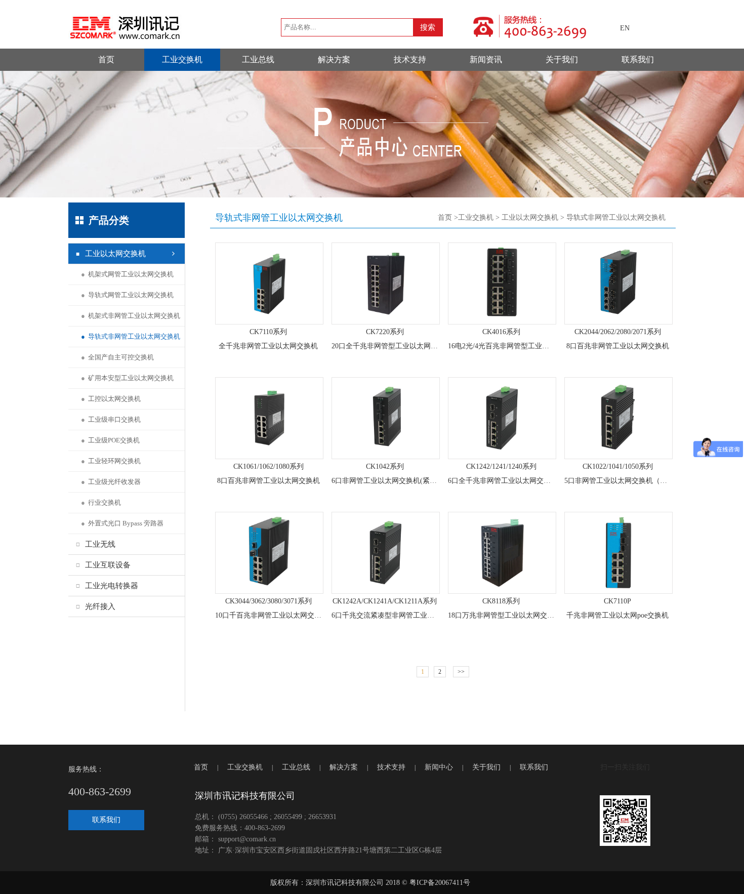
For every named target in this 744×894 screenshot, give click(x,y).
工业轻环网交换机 (111, 461)
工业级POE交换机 (110, 440)
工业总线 (258, 59)
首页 (106, 59)
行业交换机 (101, 502)
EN (625, 28)
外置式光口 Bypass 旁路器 (122, 523)
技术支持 (410, 59)
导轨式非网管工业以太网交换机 (130, 336)
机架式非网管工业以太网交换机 (130, 315)
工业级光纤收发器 (111, 481)
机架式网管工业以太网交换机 (127, 274)
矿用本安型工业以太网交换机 (127, 378)
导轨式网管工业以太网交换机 (127, 295)
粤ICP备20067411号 (439, 882)
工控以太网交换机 (111, 398)
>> (461, 671)
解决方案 (334, 59)
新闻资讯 (486, 59)
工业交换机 (182, 59)
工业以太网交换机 (530, 217)
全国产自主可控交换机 (117, 357)
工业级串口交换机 (111, 419)
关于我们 (562, 59)
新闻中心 (439, 767)
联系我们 (638, 59)
